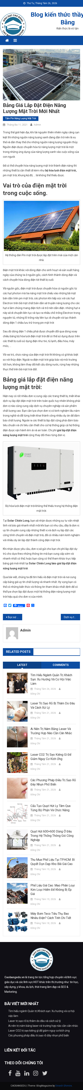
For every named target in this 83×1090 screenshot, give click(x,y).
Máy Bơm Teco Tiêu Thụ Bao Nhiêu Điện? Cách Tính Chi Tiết (50, 916)
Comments (61, 664)
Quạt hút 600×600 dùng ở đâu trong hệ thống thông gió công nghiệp (52, 836)
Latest (22, 664)
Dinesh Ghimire (63, 1085)
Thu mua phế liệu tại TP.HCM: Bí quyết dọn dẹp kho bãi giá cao (52, 862)
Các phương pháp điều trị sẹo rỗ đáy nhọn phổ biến (53, 782)
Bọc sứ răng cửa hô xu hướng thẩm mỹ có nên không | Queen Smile (15, 617)
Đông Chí (35, 693)
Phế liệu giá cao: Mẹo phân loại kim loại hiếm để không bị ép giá (52, 890)
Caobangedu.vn (14, 977)
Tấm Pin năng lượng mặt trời (20, 118)
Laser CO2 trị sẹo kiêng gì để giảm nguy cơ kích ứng (50, 757)
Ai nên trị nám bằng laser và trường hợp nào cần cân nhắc (51, 731)
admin (37, 124)
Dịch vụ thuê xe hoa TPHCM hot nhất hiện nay (72, 617)
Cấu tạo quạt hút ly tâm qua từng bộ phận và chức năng (50, 808)
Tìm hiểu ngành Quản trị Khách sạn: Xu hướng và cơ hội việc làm (51, 679)
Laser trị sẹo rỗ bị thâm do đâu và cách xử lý (52, 705)
